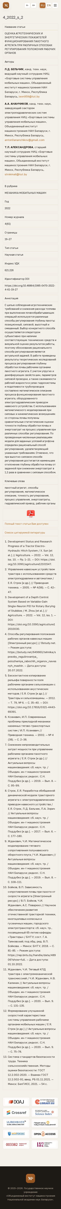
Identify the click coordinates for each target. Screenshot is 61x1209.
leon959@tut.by (29, 96)
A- (27, 5)
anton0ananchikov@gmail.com (25, 140)
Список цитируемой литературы (25, 532)
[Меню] (55, 5)
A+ (33, 5)
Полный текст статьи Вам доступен (26, 523)
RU (43, 5)
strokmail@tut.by (16, 174)
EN (49, 5)
